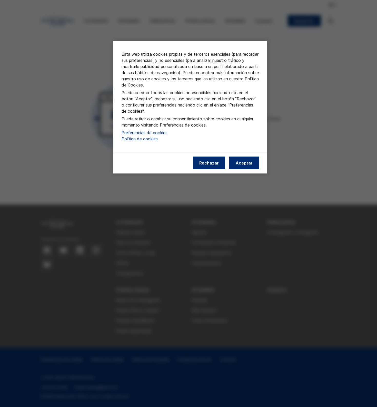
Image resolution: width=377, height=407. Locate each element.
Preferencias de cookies (144, 132)
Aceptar (244, 163)
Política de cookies (140, 138)
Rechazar (209, 163)
